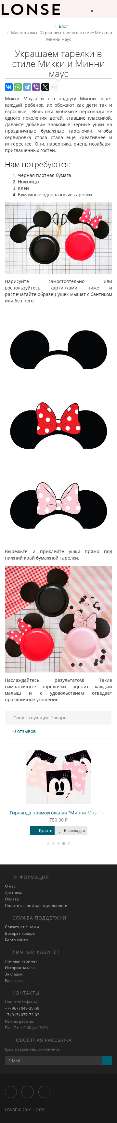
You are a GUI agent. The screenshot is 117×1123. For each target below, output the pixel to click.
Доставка (13, 892)
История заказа (20, 967)
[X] (45, 87)
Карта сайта (16, 940)
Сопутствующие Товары (40, 717)
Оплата (12, 899)
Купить (45, 830)
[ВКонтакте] (9, 87)
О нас (10, 886)
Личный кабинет (21, 961)
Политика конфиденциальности (36, 905)
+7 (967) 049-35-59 (22, 1008)
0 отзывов (24, 731)
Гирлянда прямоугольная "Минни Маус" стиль (62, 813)
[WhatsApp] (18, 87)
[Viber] (36, 87)
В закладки (74, 830)
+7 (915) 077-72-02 (22, 1015)
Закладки (14, 974)
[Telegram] (27, 87)
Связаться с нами (22, 927)
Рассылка (14, 980)
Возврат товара (20, 933)
